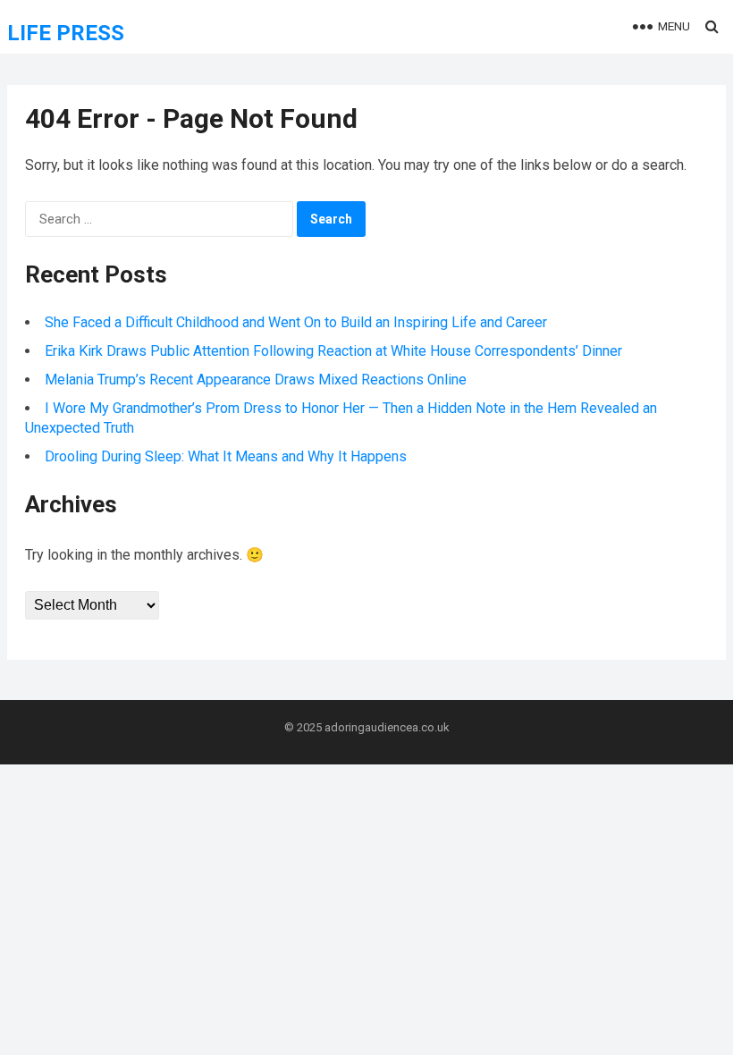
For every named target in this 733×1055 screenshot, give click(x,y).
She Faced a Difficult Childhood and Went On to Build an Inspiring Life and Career (296, 322)
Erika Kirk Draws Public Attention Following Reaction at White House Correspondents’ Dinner (333, 350)
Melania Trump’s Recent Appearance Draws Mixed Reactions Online (256, 379)
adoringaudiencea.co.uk (387, 727)
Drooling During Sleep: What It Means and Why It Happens (226, 456)
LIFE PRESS (65, 33)
